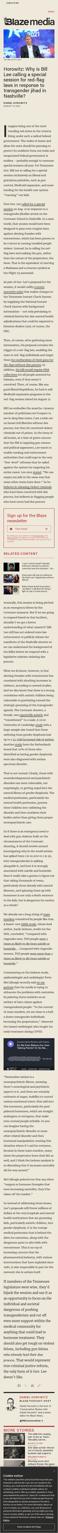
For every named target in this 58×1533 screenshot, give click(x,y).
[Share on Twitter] (25, 1385)
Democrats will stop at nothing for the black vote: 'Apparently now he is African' (38, 577)
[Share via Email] (32, 1385)
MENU (51, 12)
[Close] (54, 1471)
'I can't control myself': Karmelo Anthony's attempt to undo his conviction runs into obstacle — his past (37, 566)
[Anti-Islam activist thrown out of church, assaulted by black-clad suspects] (14, 1452)
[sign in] (2, 3)
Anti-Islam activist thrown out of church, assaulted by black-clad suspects (41, 1451)
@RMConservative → (31, 1421)
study (39, 724)
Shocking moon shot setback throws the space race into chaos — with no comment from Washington (41, 1464)
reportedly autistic (31, 715)
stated (37, 472)
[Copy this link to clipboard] (39, 1385)
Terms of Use (12, 538)
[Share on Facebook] (19, 1385)
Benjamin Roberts (37, 1457)
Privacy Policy (38, 536)
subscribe (12, 3)
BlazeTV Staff (35, 1443)
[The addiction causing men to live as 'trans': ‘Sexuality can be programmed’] (14, 1438)
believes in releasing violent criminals (28, 487)
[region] (29, 1499)
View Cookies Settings (29, 1527)
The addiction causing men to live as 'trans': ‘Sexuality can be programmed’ (39, 1437)
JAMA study (28, 924)
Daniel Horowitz (15, 103)
